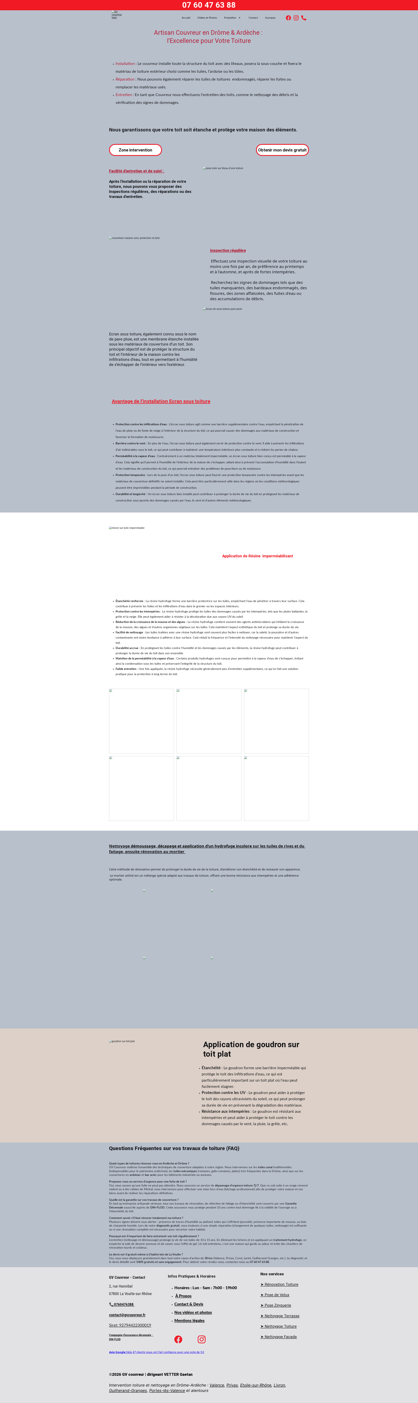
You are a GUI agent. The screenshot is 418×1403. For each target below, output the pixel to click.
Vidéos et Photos (207, 17)
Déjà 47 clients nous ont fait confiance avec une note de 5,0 (165, 1352)
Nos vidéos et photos (193, 1313)
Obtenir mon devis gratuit (282, 150)
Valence (216, 1385)
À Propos (183, 1296)
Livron (279, 1385)
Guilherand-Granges (128, 1390)
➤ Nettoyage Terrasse (279, 1316)
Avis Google (117, 1352)
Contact (253, 17)
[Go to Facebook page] (290, 17)
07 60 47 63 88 (209, 5)
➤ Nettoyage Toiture (278, 1326)
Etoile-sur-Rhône (255, 1385)
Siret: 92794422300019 (130, 1325)
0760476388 (124, 1304)
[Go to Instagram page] (297, 17)
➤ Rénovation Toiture (279, 1284)
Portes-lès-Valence (167, 1390)
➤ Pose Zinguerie (275, 1305)
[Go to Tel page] (303, 17)
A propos (270, 17)
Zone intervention (135, 150)
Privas (232, 1385)
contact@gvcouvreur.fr (127, 1315)
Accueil (186, 17)
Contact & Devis (188, 1304)
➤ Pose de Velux (274, 1295)
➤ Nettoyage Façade (278, 1337)
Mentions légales (189, 1321)
